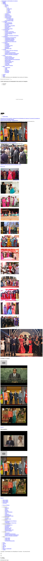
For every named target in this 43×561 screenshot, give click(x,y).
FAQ (3, 547)
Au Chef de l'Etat (10, 19)
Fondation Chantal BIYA (9, 31)
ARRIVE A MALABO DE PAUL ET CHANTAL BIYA (10, 164)
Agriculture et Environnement (10, 52)
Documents (7, 70)
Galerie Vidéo (7, 538)
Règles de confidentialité (7, 548)
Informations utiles (8, 48)
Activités (6, 30)
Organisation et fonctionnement (10, 37)
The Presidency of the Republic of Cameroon (10, 0)
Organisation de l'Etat (9, 45)
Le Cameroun (5, 42)
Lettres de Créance (8, 16)
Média (4, 66)
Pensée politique (8, 26)
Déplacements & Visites (9, 515)
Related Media (5, 116)
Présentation (7, 43)
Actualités (4, 3)
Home (4, 542)
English (4, 2)
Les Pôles (4, 49)
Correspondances (8, 17)
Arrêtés (8, 10)
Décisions (9, 12)
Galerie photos (7, 67)
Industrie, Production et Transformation (12, 53)
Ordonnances (9, 8)
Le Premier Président (8, 23)
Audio (6, 68)
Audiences (7, 13)
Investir (4, 55)
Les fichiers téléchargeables (10, 540)
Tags (3, 544)
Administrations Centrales (9, 38)
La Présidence (5, 36)
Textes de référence (8, 62)
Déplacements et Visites (9, 20)
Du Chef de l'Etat (10, 18)
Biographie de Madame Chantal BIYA (12, 35)
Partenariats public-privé (9, 61)
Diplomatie (7, 47)
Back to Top (2, 166)
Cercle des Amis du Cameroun (10, 32)
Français (4, 1)
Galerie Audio (7, 539)
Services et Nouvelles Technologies (11, 54)
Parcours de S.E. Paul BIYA (10, 25)
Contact (4, 549)
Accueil (4, 74)
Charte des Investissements (9, 57)
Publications (7, 71)
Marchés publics (8, 60)
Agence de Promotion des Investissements (12, 59)
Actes (6, 6)
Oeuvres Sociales (8, 518)
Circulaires (9, 11)
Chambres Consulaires (9, 65)
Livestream (7, 72)
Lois (8, 7)
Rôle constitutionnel (8, 22)
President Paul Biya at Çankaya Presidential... (8, 142)
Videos (4, 76)
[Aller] (11, 79)
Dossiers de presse (8, 15)
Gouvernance (7, 51)
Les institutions (7, 46)
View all (1, 427)
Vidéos (6, 69)
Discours (6, 4)
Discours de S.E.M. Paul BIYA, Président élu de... (9, 120)
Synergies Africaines (8, 33)
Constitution (7, 44)
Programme (7, 27)
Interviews (7, 5)
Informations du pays (8, 524)
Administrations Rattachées (10, 39)
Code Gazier (7, 64)
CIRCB (6, 34)
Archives (4, 545)
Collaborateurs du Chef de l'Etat (10, 41)
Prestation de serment (8, 28)
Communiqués (7, 14)
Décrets (8, 9)
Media (4, 75)
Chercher (4, 543)
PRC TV (4, 546)
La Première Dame (6, 29)
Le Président (5, 21)
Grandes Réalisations (8, 511)
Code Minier (7, 63)
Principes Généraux (8, 56)
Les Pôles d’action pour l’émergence (11, 50)
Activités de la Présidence (9, 40)
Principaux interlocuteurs (9, 58)
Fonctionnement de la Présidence (11, 520)
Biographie (7, 24)
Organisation (7, 521)
